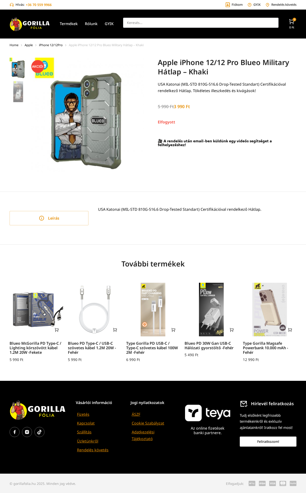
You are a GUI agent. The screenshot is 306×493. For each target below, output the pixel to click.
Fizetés (83, 414)
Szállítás (84, 432)
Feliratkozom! (268, 441)
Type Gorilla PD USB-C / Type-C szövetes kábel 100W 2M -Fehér (152, 348)
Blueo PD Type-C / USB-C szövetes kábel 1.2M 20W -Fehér (92, 348)
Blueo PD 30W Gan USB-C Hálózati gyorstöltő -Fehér (209, 345)
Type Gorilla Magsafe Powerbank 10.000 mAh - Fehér (265, 348)
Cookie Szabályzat (148, 423)
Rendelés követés (93, 450)
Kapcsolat (86, 423)
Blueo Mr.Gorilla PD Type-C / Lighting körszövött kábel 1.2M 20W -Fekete (35, 348)
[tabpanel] (199, 213)
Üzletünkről (87, 441)
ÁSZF (136, 414)
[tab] (49, 218)
